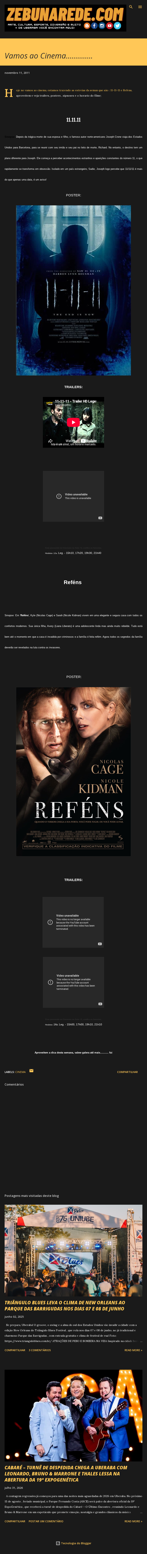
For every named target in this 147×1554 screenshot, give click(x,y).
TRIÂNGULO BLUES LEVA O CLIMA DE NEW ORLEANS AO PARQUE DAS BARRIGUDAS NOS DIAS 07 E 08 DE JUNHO (65, 1305)
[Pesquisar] (131, 7)
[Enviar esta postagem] (31, 1072)
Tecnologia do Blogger (75, 1543)
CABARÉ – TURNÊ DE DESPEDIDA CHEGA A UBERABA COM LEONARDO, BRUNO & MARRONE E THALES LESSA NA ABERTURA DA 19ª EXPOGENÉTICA (66, 1473)
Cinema (20, 1072)
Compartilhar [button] (127, 1072)
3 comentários (40, 1350)
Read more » (133, 1350)
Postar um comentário (46, 1521)
